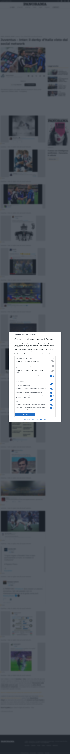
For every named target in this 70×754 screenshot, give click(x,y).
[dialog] (35, 377)
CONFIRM (25, 414)
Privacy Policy (43, 419)
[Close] (58, 335)
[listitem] (35, 358)
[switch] (52, 361)
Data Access (35, 419)
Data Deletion (27, 419)
